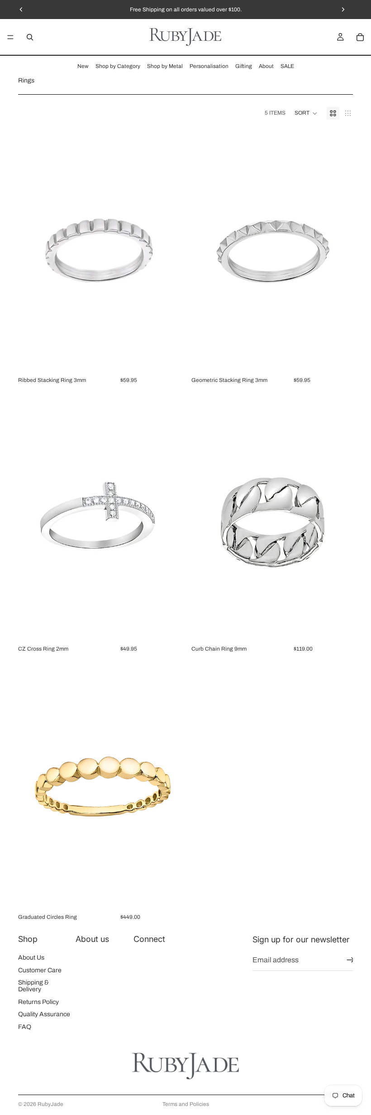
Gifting (243, 66)
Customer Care (40, 969)
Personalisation (209, 66)
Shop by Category (117, 66)
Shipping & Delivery (33, 986)
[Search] (30, 37)
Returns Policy (38, 1001)
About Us (31, 957)
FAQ (24, 1026)
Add (173, 627)
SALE (287, 66)
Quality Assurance (44, 1014)
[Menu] (10, 37)
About (266, 66)
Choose (173, 359)
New (83, 66)
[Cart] (360, 37)
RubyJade (50, 1104)
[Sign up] (350, 960)
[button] (306, 113)
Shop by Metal (165, 66)
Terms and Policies (185, 1104)
